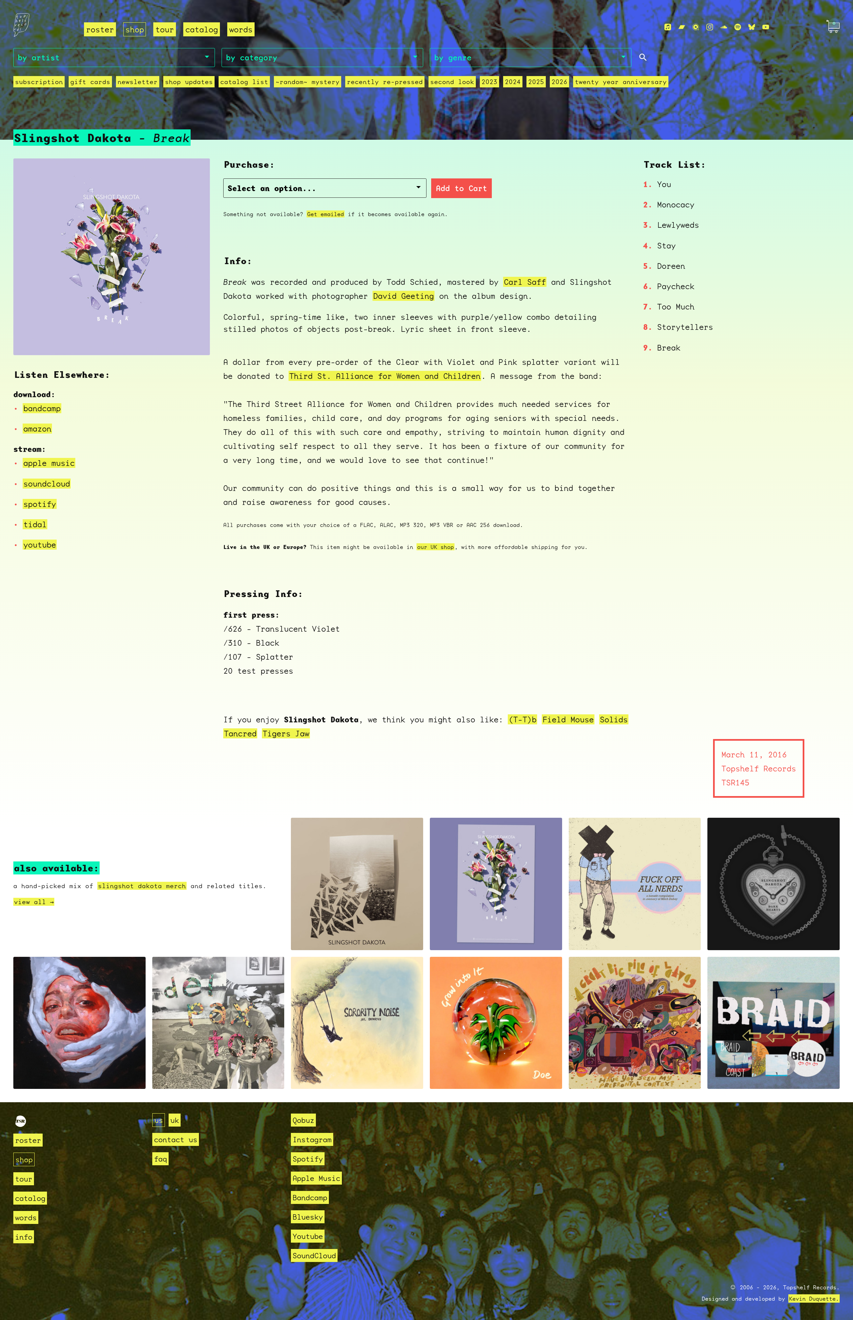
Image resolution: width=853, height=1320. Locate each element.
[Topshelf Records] (20, 1124)
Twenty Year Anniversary (621, 82)
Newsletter (138, 82)
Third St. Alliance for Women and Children (384, 376)
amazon (37, 429)
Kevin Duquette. (814, 1298)
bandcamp (42, 408)
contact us (175, 1139)
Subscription (39, 82)
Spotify (308, 1159)
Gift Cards (90, 82)
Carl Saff (525, 282)
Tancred (240, 733)
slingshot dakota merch (142, 886)
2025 (536, 82)
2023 (489, 82)
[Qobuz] (696, 27)
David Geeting (403, 296)
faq (160, 1159)
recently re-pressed (385, 82)
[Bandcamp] (682, 27)
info (23, 1237)
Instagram (312, 1139)
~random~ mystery (308, 82)
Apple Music (316, 1178)
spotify (39, 504)
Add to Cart (461, 188)
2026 (559, 82)
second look (452, 82)
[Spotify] (738, 27)
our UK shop (435, 546)
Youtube (308, 1236)
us (158, 1120)
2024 (513, 82)
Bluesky (308, 1217)
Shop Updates (189, 82)
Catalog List (244, 82)
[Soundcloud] (724, 27)
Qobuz (303, 1120)
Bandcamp (310, 1197)
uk (174, 1120)
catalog (201, 29)
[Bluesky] (752, 27)
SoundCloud (314, 1255)
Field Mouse (568, 719)
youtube (39, 545)
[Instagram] (710, 27)
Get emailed (325, 213)
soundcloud (46, 484)
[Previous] (27, 342)
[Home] (44, 27)
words (241, 29)
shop (134, 29)
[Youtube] (766, 27)
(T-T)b (522, 719)
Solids (614, 719)
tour (164, 29)
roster (100, 29)
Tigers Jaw (286, 733)
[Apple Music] (668, 27)
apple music (49, 463)
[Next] (196, 342)
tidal (35, 524)
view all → (34, 902)
